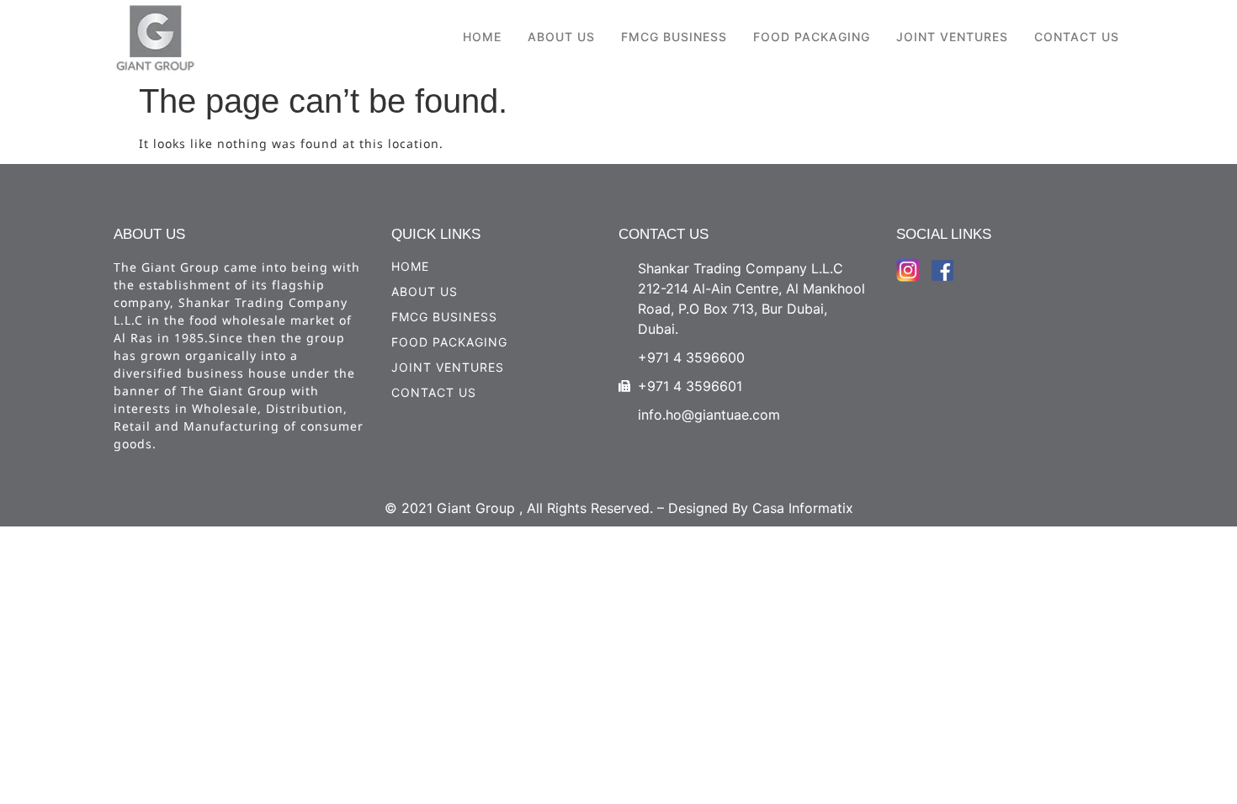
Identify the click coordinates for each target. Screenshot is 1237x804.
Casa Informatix (802, 508)
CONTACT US (1076, 36)
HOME (482, 36)
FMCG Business (674, 36)
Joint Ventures (952, 36)
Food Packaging (811, 36)
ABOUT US (561, 36)
